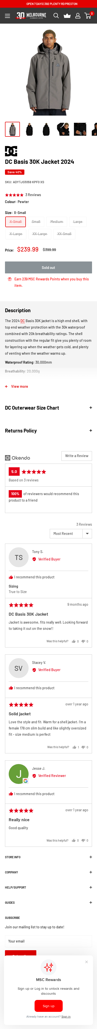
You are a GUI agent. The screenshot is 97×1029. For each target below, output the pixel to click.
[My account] (77, 15)
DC (22, 321)
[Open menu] (7, 16)
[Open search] (56, 15)
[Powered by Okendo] (17, 458)
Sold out (48, 267)
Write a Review (76, 456)
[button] (23, 195)
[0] (88, 16)
